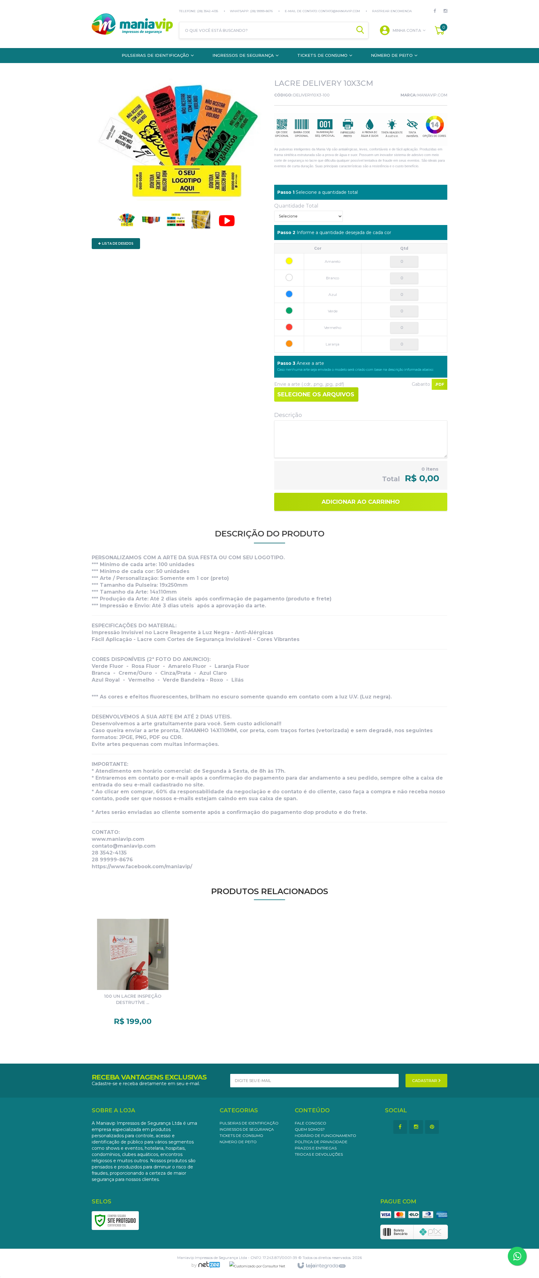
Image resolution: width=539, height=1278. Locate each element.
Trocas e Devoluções (319, 1154)
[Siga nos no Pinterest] (433, 1127)
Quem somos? (310, 1129)
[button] (227, 222)
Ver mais (138, 1014)
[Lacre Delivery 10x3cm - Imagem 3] (176, 221)
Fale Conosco (310, 1123)
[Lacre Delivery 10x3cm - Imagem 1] (126, 221)
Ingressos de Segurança (247, 1129)
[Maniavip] (132, 24)
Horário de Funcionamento (325, 1135)
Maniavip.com (432, 95)
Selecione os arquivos (315, 394)
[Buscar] (360, 30)
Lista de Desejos (117, 244)
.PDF (439, 384)
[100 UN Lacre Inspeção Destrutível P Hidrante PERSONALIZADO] (132, 974)
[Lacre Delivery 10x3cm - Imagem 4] (201, 221)
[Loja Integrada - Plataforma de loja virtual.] (321, 1266)
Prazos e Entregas (316, 1148)
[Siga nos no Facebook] (435, 11)
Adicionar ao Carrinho (361, 501)
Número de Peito (238, 1141)
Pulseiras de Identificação (249, 1123)
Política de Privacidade (321, 1141)
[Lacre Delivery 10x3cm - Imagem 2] (151, 221)
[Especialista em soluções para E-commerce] (209, 1267)
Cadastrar (425, 1080)
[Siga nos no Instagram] (441, 11)
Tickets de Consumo (241, 1135)
